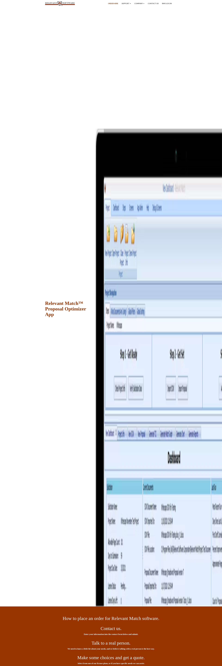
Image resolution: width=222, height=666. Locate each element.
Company (138, 3)
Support (126, 3)
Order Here (113, 3)
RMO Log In (167, 3)
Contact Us (153, 3)
